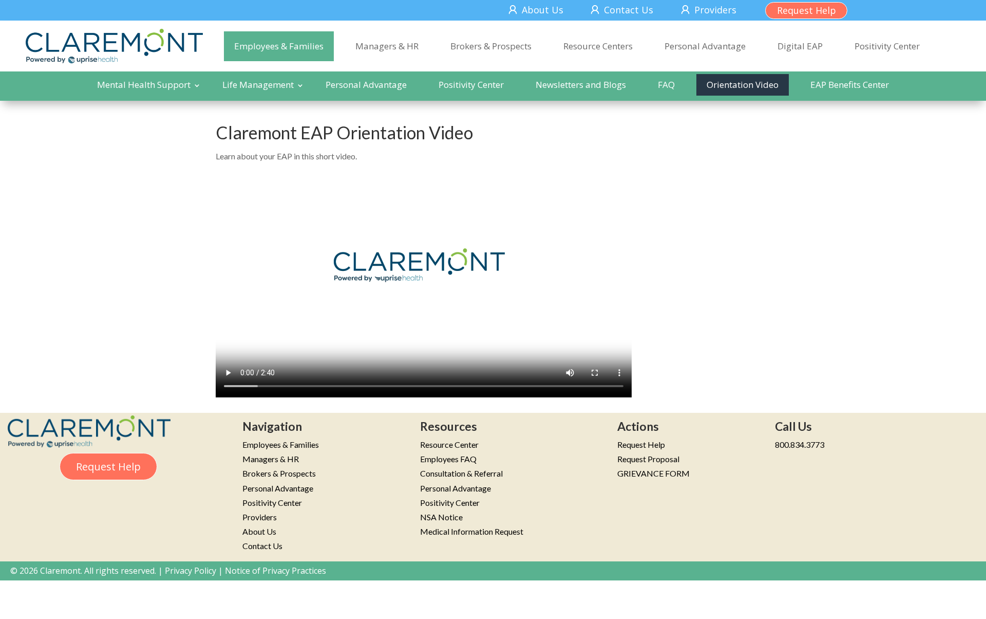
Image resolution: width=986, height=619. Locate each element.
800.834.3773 (799, 444)
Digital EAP (800, 46)
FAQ (666, 84)
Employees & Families (279, 46)
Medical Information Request (471, 531)
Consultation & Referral (461, 473)
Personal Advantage (705, 46)
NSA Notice (441, 517)
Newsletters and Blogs (581, 84)
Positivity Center (887, 46)
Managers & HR (387, 46)
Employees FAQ (448, 459)
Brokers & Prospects (491, 46)
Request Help (806, 10)
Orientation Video (743, 84)
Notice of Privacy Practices (275, 570)
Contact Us (628, 10)
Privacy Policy (190, 570)
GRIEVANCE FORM (653, 473)
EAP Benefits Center (849, 84)
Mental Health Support (144, 84)
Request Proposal (648, 459)
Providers (715, 10)
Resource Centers (598, 46)
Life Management (258, 84)
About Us (542, 10)
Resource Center (449, 444)
